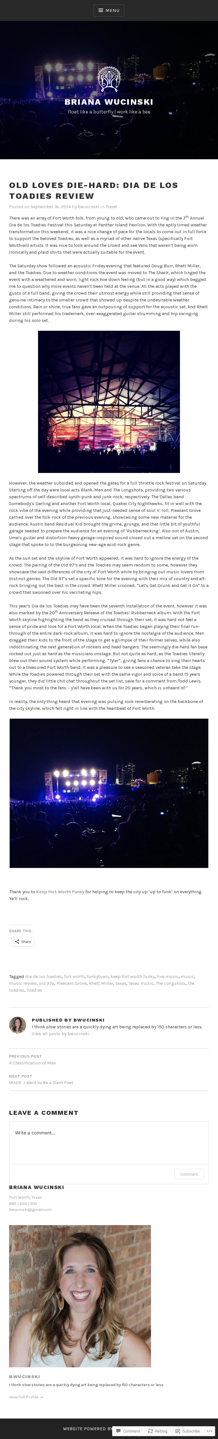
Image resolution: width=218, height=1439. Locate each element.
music (187, 976)
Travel (112, 206)
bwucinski (88, 206)
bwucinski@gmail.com (30, 1209)
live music (168, 976)
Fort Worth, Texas (25, 1197)
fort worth (74, 976)
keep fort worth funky (133, 976)
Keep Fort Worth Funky (60, 891)
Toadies (34, 990)
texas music (141, 983)
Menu (112, 10)
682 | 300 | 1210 (23, 1203)
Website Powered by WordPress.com (108, 1428)
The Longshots (171, 983)
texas (121, 983)
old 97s (46, 983)
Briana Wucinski (109, 102)
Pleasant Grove (71, 983)
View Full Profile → (26, 1397)
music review (23, 983)
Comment (189, 1174)
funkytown (97, 976)
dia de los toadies (43, 976)
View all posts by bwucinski (60, 1033)
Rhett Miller (101, 983)
